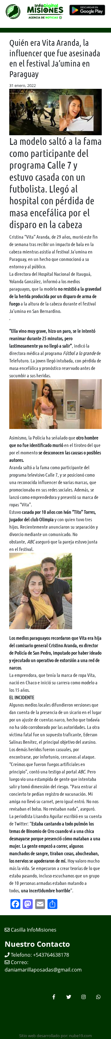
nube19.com (80, 1035)
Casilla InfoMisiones (33, 929)
